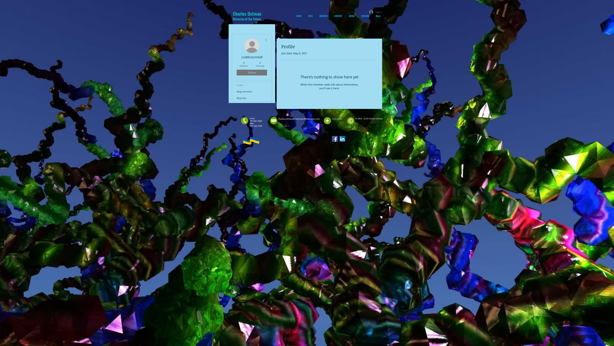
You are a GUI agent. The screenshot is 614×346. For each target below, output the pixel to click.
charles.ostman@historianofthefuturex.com (299, 118)
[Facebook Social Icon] (335, 139)
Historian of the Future (247, 18)
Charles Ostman (247, 13)
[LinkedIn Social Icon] (342, 139)
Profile (240, 85)
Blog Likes (241, 98)
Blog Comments (244, 91)
